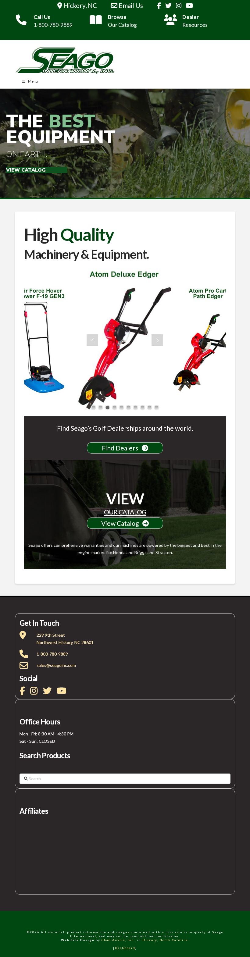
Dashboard (125, 948)
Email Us (130, 5)
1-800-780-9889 (52, 653)
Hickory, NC (79, 5)
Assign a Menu (125, 919)
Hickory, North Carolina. (165, 940)
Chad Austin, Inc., (119, 940)
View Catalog (121, 523)
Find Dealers (122, 448)
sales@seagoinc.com (56, 665)
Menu (33, 81)
